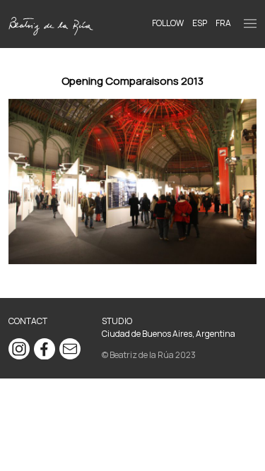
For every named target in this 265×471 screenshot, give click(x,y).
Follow (168, 23)
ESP (199, 23)
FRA (223, 23)
